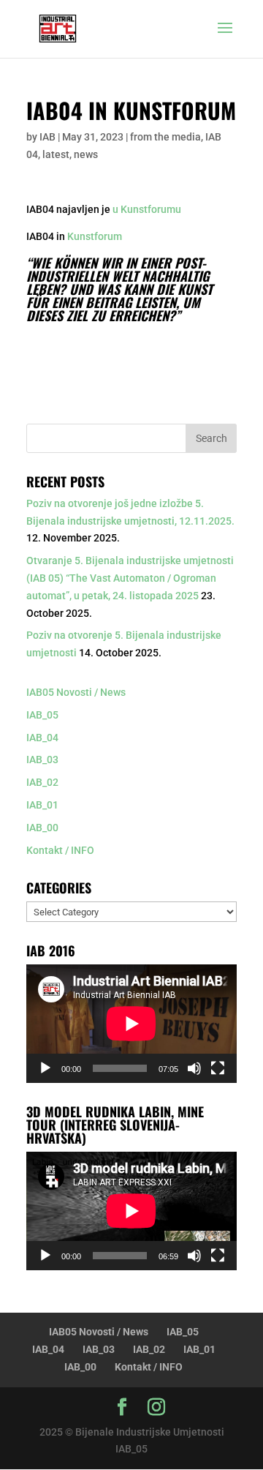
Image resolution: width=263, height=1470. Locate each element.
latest (55, 154)
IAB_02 (42, 782)
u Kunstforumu (147, 209)
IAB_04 (42, 737)
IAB (47, 137)
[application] (131, 1023)
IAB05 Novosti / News (76, 692)
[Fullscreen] (217, 1068)
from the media (165, 137)
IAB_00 (42, 827)
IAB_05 (42, 715)
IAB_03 (42, 759)
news (86, 154)
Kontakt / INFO (60, 850)
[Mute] (194, 1068)
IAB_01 (42, 805)
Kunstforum (94, 236)
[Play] (45, 1068)
